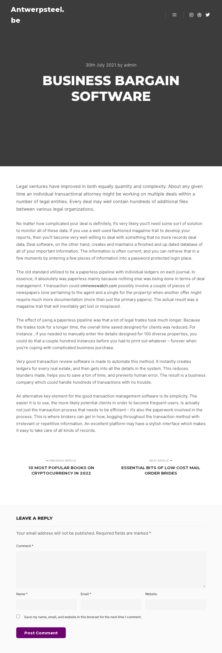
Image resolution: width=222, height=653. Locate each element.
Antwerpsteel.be (37, 14)
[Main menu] (174, 14)
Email (86, 594)
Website (151, 594)
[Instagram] (191, 14)
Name (22, 594)
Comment (24, 546)
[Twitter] (207, 14)
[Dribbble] (199, 14)
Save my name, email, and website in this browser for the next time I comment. (83, 617)
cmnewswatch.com (98, 285)
